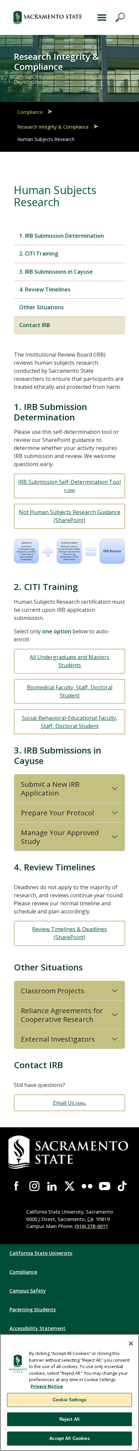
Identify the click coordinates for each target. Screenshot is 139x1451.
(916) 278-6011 (91, 1226)
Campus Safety (27, 1290)
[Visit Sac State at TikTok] (122, 1186)
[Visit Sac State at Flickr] (87, 1186)
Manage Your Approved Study (60, 837)
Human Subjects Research (46, 139)
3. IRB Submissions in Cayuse (56, 271)
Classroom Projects (52, 990)
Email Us (64, 1102)
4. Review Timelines (45, 289)
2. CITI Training (38, 253)
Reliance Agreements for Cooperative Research (62, 1015)
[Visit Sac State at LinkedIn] (52, 1186)
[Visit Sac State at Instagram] (34, 1186)
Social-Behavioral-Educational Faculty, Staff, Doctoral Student (69, 722)
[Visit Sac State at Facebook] (17, 1186)
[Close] (130, 1343)
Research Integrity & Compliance (53, 127)
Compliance (30, 112)
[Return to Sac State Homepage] (47, 17)
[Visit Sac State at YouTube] (104, 1186)
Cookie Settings (69, 1399)
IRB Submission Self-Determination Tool (69, 482)
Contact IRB (34, 325)
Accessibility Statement (37, 1328)
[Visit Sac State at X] (69, 1186)
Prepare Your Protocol (57, 812)
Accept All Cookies (69, 1438)
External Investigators (58, 1039)
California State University (41, 1253)
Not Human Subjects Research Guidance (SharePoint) (69, 516)
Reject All (69, 1419)
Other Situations (41, 307)
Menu (110, 17)
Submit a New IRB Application (50, 788)
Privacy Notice (47, 1386)
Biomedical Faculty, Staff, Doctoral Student (69, 691)
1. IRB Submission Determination (61, 235)
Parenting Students (32, 1309)
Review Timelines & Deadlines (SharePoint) (69, 933)
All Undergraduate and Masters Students (69, 661)
